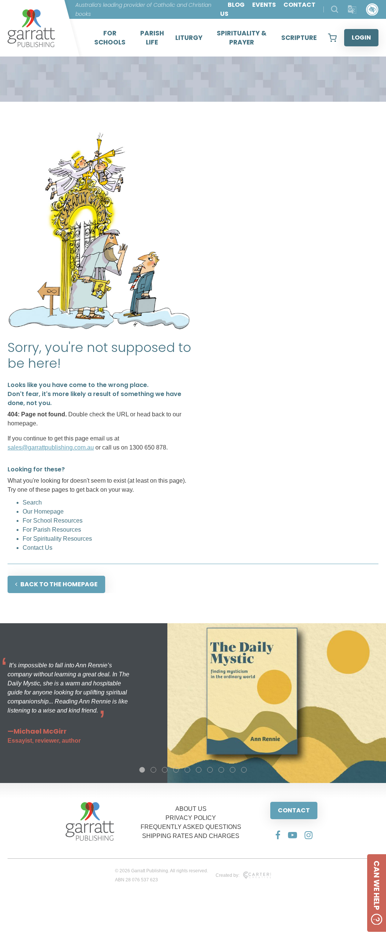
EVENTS (264, 4)
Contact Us (37, 547)
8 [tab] (221, 770)
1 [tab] (142, 770)
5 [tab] (187, 770)
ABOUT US (191, 809)
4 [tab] (176, 770)
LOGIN (361, 37)
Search (32, 502)
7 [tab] (210, 770)
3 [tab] (164, 770)
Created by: (227, 875)
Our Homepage (43, 511)
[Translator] (352, 9)
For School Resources (53, 520)
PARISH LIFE (152, 38)
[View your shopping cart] (332, 38)
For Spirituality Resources (57, 538)
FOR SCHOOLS (110, 38)
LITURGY (188, 37)
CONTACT (294, 810)
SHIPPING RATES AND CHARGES (190, 836)
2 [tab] (153, 770)
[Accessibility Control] (372, 9)
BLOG (236, 4)
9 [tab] (232, 770)
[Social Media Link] (277, 835)
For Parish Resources (52, 529)
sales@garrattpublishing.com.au (51, 447)
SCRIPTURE (299, 37)
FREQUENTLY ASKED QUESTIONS (191, 827)
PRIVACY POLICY (190, 818)
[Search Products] (334, 9)
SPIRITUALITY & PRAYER (242, 38)
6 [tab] (198, 770)
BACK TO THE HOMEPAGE (59, 584)
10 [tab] (244, 770)
